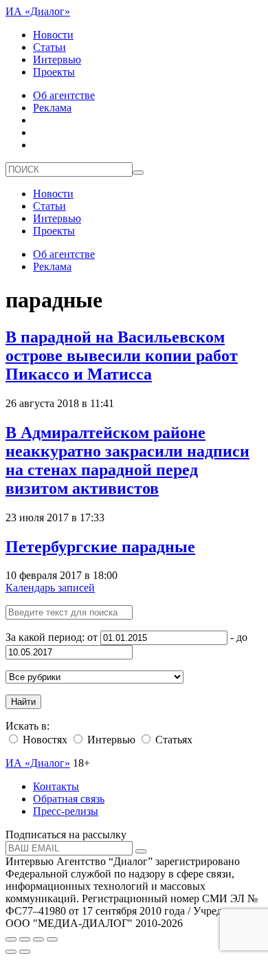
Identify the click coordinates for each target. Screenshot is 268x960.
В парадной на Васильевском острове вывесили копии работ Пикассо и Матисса (121, 355)
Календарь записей (50, 587)
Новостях (43, 739)
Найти (23, 702)
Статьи (49, 47)
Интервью (57, 59)
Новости (53, 35)
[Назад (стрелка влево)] (10, 952)
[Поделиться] (24, 939)
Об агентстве (64, 95)
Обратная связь (68, 799)
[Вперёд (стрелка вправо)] (24, 952)
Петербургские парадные (100, 547)
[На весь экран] (38, 939)
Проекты (54, 72)
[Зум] (52, 939)
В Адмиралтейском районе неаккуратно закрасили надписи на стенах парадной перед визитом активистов (127, 460)
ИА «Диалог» (37, 11)
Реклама (52, 107)
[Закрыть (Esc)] (10, 939)
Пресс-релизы (65, 811)
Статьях (172, 739)
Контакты (56, 786)
